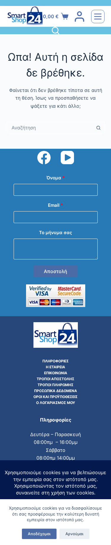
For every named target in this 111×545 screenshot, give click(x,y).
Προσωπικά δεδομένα (55, 391)
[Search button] (98, 127)
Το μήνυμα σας (55, 232)
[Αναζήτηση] (55, 30)
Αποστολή (55, 271)
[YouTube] (67, 157)
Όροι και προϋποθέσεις (55, 396)
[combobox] (50, 128)
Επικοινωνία (55, 373)
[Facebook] (44, 157)
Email (55, 205)
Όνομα (55, 178)
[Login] (79, 16)
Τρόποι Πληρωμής (55, 385)
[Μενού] (97, 16)
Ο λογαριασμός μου (55, 402)
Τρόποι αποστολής (55, 379)
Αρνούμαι (74, 533)
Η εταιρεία (55, 367)
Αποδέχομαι (39, 533)
